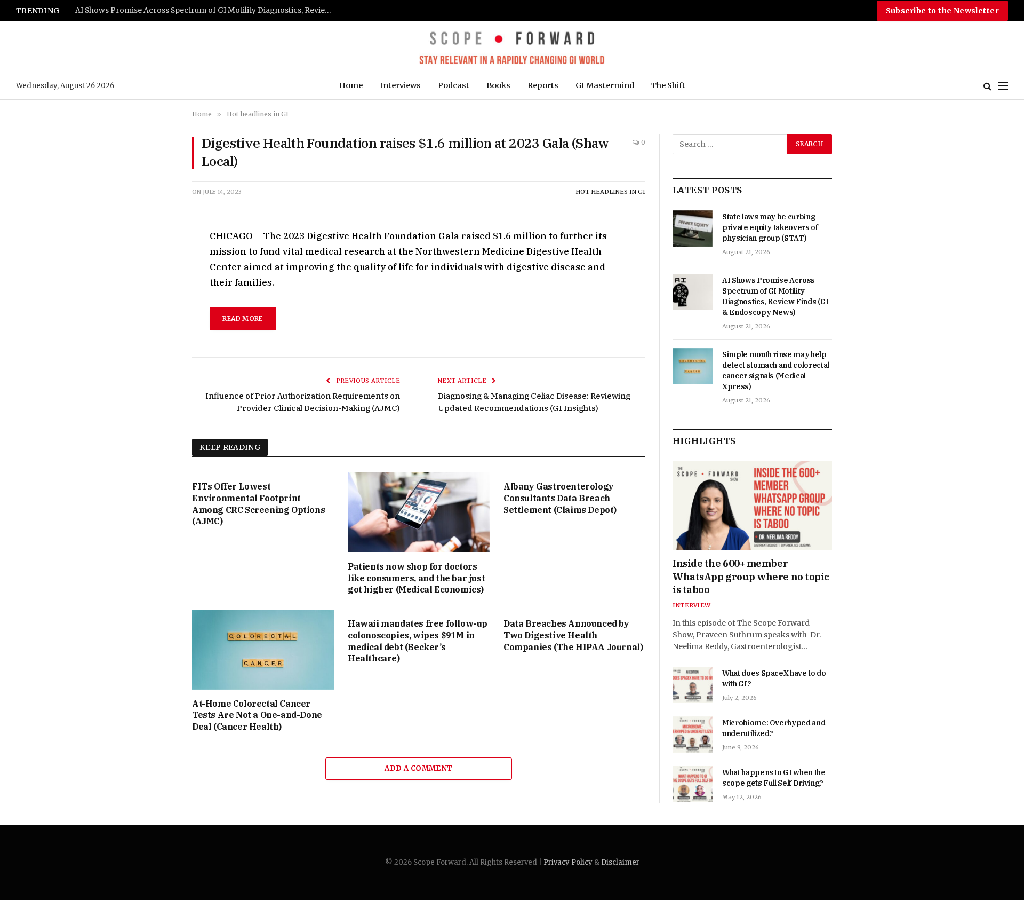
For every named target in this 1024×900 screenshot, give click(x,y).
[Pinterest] (154, 336)
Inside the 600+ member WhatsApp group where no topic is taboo (751, 576)
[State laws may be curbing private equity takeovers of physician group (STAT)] (693, 228)
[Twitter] (154, 287)
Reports (542, 85)
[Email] (154, 361)
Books (498, 85)
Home (351, 85)
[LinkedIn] (154, 312)
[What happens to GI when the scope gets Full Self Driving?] (693, 784)
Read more (242, 318)
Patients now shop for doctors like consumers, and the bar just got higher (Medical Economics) (416, 578)
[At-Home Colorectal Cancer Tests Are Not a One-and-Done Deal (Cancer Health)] (263, 650)
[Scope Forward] (512, 47)
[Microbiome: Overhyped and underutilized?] (693, 734)
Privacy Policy (568, 862)
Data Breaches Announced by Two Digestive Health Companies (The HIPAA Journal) (573, 635)
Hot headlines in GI (610, 191)
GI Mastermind (604, 85)
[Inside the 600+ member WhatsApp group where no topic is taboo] (752, 505)
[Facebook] (154, 262)
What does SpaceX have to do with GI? (774, 678)
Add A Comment (418, 768)
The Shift (668, 85)
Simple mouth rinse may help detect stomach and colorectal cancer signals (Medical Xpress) (208, 10)
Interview (691, 605)
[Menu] (1003, 86)
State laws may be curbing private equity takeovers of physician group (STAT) (770, 227)
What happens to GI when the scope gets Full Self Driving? (774, 778)
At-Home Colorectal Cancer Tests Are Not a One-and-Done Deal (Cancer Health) (257, 715)
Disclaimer (620, 862)
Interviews (400, 85)
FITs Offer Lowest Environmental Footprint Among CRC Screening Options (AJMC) (258, 503)
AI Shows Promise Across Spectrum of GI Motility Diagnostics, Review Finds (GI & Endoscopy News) (775, 296)
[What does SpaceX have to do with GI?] (693, 685)
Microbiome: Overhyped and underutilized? (773, 728)
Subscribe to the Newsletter (942, 10)
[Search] (987, 86)
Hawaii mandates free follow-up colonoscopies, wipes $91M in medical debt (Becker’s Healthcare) (417, 641)
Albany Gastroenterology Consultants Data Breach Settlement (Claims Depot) (560, 498)
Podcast (453, 85)
